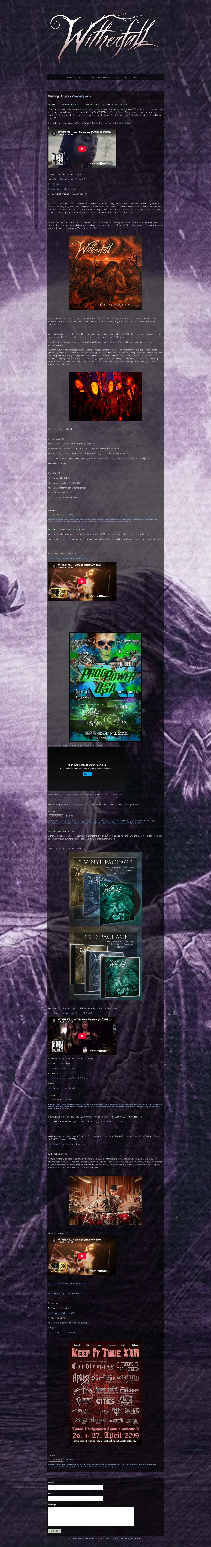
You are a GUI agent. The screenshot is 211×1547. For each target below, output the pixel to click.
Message (52, 1504)
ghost (107, 521)
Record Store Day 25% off (61, 831)
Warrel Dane (58, 521)
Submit (54, 1531)
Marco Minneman (125, 521)
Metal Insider (124, 1104)
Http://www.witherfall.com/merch (62, 189)
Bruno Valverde (99, 823)
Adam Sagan (110, 821)
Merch (82, 77)
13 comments (56, 1460)
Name (51, 1482)
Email (50, 1493)
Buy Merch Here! (55, 184)
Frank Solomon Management (118, 823)
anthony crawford (69, 519)
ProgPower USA (107, 794)
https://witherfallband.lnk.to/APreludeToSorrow (68, 1078)
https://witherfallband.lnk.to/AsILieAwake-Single (69, 179)
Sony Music (66, 521)
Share (71, 514)
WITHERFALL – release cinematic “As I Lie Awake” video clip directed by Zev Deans (87, 104)
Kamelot (108, 1106)
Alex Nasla (74, 521)
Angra (79, 521)
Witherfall (52, 519)
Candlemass (139, 1106)
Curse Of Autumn (114, 521)
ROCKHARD (149, 1104)
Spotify (103, 519)
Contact (138, 77)
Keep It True (147, 1106)
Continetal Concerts (75, 823)
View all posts (81, 96)
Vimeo (119, 794)
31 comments (56, 514)
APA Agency (130, 823)
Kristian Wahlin (96, 519)
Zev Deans (101, 521)
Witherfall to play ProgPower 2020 (66, 529)
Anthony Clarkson (71, 821)
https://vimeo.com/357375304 (92, 745)
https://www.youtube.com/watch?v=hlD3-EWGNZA (70, 558)
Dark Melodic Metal (111, 519)
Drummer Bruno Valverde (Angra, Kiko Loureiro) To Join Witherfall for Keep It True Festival (95, 1117)
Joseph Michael (79, 519)
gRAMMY (146, 519)
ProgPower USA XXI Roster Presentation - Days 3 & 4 (71, 794)
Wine (117, 77)
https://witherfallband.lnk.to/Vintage (63, 1088)
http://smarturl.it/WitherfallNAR (61, 1068)
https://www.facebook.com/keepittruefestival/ (67, 1144)
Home (70, 77)
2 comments (56, 816)
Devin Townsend (61, 821)
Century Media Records (135, 519)
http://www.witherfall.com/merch (83, 804)
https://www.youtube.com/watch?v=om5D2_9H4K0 (70, 1013)
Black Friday (153, 519)
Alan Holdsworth (123, 519)
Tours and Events (100, 77)
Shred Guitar (86, 521)
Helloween (92, 823)
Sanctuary (51, 521)
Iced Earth (88, 519)
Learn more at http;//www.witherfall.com (65, 1293)
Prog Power (93, 521)
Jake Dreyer (59, 519)
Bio (126, 77)
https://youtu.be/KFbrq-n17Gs (117, 123)
